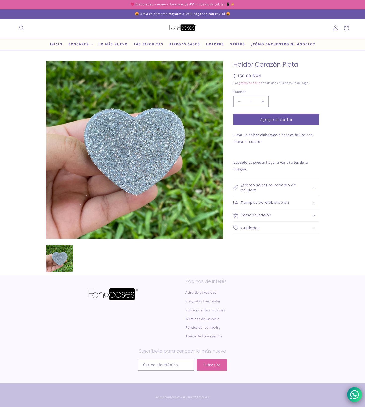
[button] (21, 27)
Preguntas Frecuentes (203, 301)
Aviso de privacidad (200, 292)
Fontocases (173, 397)
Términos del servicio (202, 319)
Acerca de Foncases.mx (203, 336)
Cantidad (239, 92)
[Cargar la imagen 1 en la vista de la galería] (59, 258)
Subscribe (212, 364)
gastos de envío (250, 83)
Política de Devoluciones (205, 310)
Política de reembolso (203, 327)
